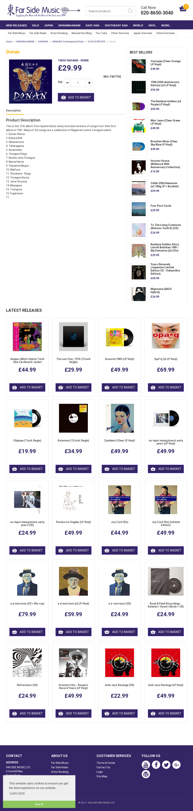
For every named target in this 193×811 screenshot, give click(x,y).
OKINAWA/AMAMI (69, 25)
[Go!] (130, 10)
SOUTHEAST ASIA (116, 25)
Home (9, 41)
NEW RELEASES (16, 25)
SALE (35, 25)
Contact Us (103, 767)
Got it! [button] (39, 804)
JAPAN (48, 25)
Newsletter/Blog (82, 33)
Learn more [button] (17, 793)
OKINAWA (43, 41)
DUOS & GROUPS (96, 41)
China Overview (165, 33)
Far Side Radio (38, 33)
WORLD (138, 25)
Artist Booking (59, 33)
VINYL (152, 25)
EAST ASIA (93, 25)
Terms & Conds (105, 762)
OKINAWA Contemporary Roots (68, 41)
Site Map (101, 776)
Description (13, 110)
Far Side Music (17, 33)
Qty (59, 82)
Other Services (120, 33)
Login (99, 771)
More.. (166, 25)
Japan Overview (142, 33)
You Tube (101, 33)
